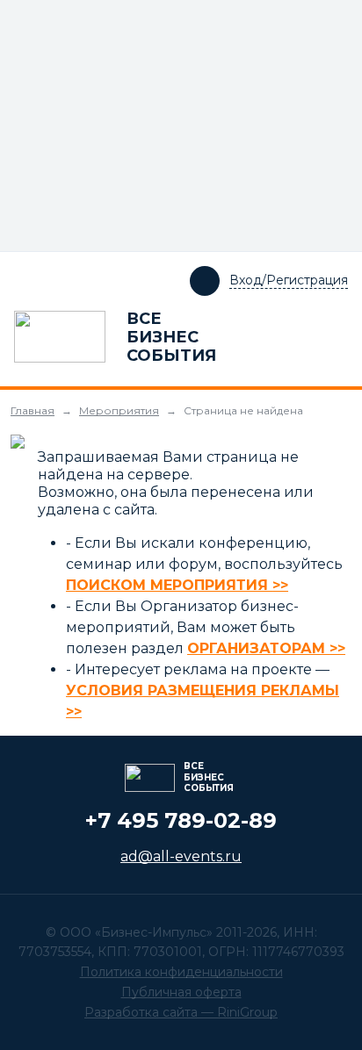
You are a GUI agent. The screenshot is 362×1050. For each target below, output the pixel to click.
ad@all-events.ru (181, 856)
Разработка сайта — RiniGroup (181, 1012)
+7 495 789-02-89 (181, 820)
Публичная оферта (181, 992)
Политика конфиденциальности (181, 972)
